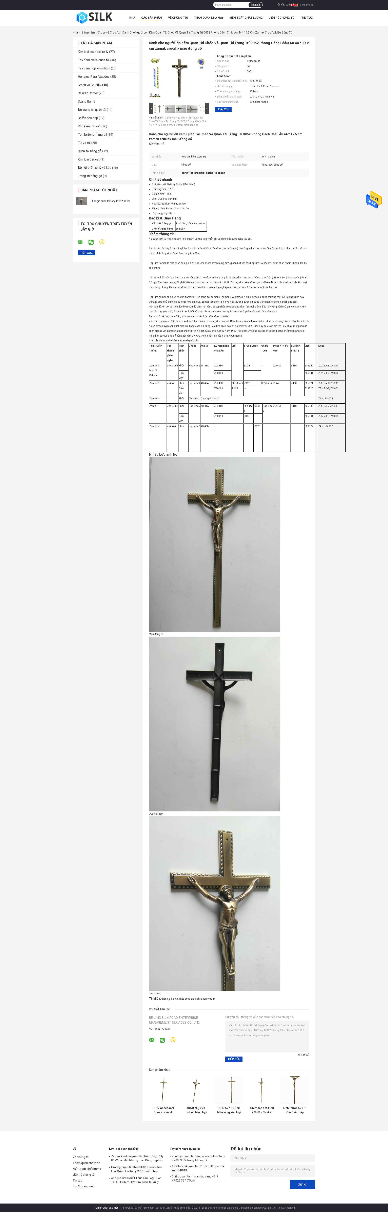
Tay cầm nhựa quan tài (94, 60)
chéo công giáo (187, 998)
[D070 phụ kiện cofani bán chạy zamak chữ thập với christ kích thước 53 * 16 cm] (196, 1090)
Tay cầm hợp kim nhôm (94, 68)
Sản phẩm (88, 32)
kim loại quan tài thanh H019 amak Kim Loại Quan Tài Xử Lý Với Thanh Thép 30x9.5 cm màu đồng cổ (136, 1170)
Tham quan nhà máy (208, 17)
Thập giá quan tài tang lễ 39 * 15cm (110, 201)
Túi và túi (84, 143)
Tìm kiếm (255, 4)
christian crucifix (206, 998)
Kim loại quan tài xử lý (93, 52)
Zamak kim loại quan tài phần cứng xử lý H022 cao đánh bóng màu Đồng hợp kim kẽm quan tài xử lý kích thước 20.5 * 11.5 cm (137, 1159)
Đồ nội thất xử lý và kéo (94, 168)
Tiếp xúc (223, 109)
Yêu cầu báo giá (285, 4)
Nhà (132, 17)
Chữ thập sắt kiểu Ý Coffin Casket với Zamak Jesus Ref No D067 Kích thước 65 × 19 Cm (262, 1110)
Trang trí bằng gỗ (90, 176)
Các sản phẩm (151, 17)
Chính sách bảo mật (107, 1207)
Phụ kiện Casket (89, 126)
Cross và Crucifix (109, 32)
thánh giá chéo (169, 998)
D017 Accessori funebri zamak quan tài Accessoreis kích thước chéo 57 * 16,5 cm (163, 1110)
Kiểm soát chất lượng (246, 17)
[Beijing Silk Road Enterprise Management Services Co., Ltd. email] (83, 242)
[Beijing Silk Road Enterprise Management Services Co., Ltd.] (95, 18)
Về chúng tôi (178, 17)
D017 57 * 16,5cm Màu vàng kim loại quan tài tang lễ (229, 1110)
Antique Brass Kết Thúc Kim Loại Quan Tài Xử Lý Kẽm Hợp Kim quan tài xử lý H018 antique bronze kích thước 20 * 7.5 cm (137, 1180)
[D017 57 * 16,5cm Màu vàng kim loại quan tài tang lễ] (229, 1090)
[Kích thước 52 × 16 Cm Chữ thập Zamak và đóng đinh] (295, 1090)
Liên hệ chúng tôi (282, 17)
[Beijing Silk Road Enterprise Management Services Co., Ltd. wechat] (94, 242)
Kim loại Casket (89, 159)
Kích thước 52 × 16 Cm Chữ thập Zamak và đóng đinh (295, 1110)
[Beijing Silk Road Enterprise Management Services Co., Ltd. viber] (104, 242)
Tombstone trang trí (92, 134)
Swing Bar (85, 101)
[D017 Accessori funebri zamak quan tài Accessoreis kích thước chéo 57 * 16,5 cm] (163, 1090)
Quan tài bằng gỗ (89, 151)
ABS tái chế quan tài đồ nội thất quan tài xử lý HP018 (198, 1168)
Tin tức (307, 17)
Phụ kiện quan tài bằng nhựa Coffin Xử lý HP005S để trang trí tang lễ (198, 1158)
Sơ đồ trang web (84, 1186)
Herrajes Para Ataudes (94, 77)
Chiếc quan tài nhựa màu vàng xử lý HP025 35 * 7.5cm (195, 1178)
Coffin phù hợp (88, 118)
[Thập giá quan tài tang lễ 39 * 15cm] (81, 201)
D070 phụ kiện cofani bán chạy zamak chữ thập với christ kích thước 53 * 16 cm (196, 1110)
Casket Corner (88, 93)
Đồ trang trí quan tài (92, 110)
